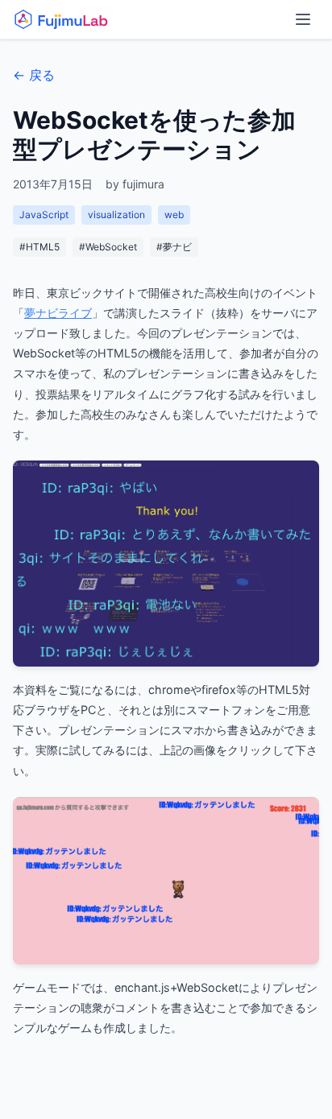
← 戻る (34, 75)
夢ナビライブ (58, 313)
